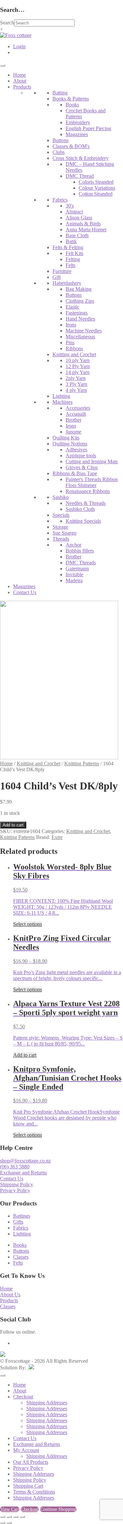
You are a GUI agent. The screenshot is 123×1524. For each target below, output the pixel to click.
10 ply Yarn (78, 360)
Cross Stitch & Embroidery (80, 158)
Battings (21, 1216)
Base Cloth (77, 235)
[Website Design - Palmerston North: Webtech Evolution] (31, 1367)
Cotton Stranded (96, 194)
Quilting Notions (69, 443)
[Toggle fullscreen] (9, 1517)
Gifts (18, 1222)
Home (19, 75)
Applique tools (81, 455)
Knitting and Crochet (74, 354)
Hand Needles (80, 319)
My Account (26, 1450)
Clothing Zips (80, 301)
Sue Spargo (64, 533)
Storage (60, 527)
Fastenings (77, 313)
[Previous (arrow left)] (2, 1523)
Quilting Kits (65, 437)
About (19, 81)
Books (72, 104)
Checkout (23, 1396)
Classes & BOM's (71, 146)
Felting (73, 259)
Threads (60, 539)
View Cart (9, 1509)
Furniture (62, 271)
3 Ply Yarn (76, 384)
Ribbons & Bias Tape (74, 473)
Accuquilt (76, 414)
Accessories (78, 408)
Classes (21, 1257)
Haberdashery (66, 283)
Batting (60, 92)
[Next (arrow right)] (9, 1523)
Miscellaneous (80, 336)
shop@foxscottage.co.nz (25, 1160)
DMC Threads (81, 562)
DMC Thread (80, 176)
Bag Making (79, 289)
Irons (71, 324)
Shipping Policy (16, 1184)
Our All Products (30, 1462)
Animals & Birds (83, 223)
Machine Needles (84, 330)
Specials (61, 515)
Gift (56, 277)
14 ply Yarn (78, 372)
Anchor (73, 545)
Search (7, 22)
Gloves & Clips (82, 467)
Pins (70, 342)
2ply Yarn (76, 378)
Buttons (60, 140)
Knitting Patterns (81, 763)
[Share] (15, 1517)
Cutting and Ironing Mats (92, 461)
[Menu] (2, 65)
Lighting (61, 396)
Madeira (74, 580)
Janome (73, 432)
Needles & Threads (86, 503)
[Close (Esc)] (22, 1517)
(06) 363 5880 (15, 1166)
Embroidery (78, 122)
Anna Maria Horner (86, 229)
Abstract (74, 211)
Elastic (72, 307)
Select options (27, 924)
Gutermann (77, 568)
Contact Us (24, 592)
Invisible (74, 574)
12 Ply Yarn (78, 366)
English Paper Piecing (88, 128)
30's (70, 206)
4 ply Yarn (76, 390)
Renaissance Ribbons (88, 491)
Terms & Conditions (34, 1492)
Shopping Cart (28, 1486)
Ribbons (74, 348)
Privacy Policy (15, 1190)
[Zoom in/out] (2, 1517)
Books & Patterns (70, 98)
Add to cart (13, 824)
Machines (62, 402)
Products (22, 87)
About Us (10, 1294)
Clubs (58, 152)
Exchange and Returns (23, 1172)
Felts (70, 265)
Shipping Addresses (46, 1402)
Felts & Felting (67, 247)
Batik (71, 241)
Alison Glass (79, 217)
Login (19, 46)
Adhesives (76, 449)
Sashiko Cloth (80, 509)
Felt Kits (74, 253)
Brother (73, 420)
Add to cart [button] (24, 1055)
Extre (57, 837)
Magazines (77, 134)
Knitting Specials (83, 521)
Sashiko (60, 497)
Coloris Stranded (96, 182)
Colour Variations (97, 188)
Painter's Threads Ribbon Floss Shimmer (92, 482)
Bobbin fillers (80, 550)
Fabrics (60, 200)
